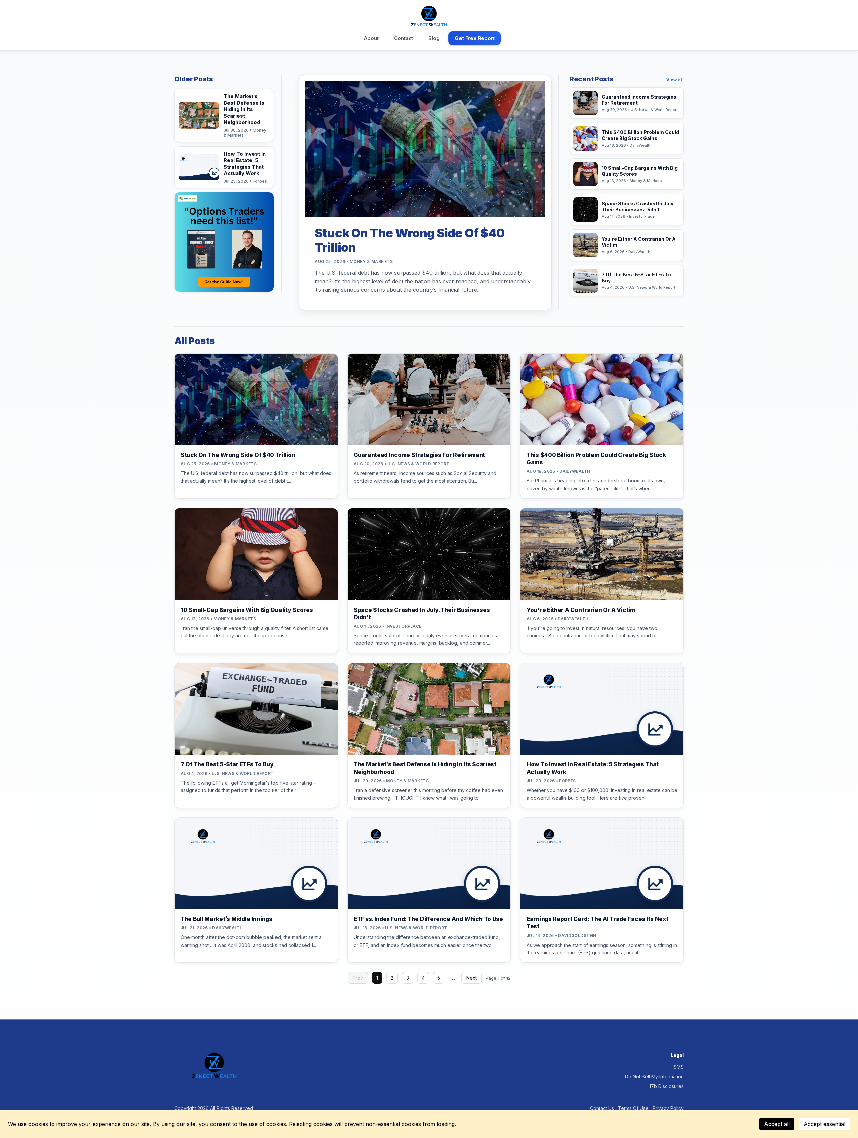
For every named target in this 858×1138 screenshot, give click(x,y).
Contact (403, 38)
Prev (358, 978)
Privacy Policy (668, 1108)
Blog (433, 38)
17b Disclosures (666, 1086)
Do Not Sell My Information (654, 1076)
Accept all (777, 1124)
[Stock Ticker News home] (429, 16)
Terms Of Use (633, 1108)
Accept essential (824, 1124)
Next (471, 978)
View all (675, 79)
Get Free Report (474, 38)
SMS (679, 1067)
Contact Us (602, 1108)
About (371, 38)
